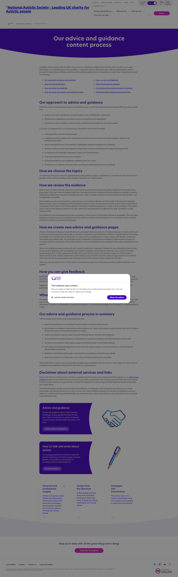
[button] (62, 297)
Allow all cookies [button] (117, 297)
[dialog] (89, 288)
